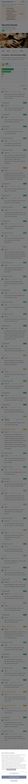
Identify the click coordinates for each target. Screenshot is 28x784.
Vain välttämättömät (14, 773)
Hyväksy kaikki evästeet (14, 777)
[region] (14, 766)
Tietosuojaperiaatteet (11, 769)
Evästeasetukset (14, 780)
